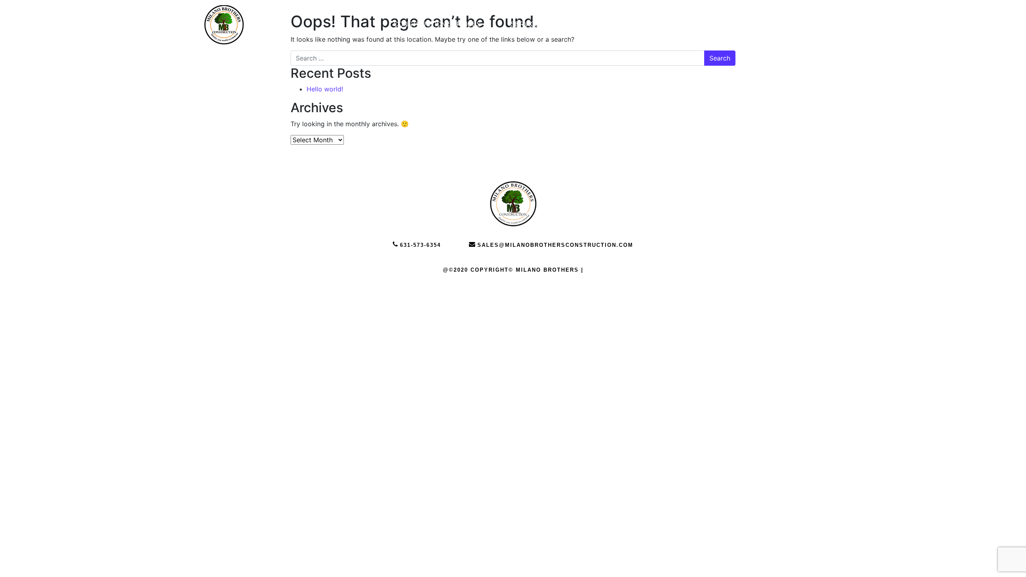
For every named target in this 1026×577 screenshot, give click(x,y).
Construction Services (437, 24)
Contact (648, 24)
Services (527, 24)
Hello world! (325, 89)
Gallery (589, 24)
